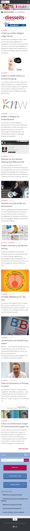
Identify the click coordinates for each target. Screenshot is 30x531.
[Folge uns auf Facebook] (25, 455)
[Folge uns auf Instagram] (28, 455)
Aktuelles (4, 242)
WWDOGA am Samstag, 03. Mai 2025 (12, 505)
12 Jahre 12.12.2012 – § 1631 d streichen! (13, 512)
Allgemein (4, 30)
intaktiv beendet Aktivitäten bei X (12, 508)
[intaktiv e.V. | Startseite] (6, 2)
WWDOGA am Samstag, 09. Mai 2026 (12, 495)
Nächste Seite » (24, 449)
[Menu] (28, 2)
